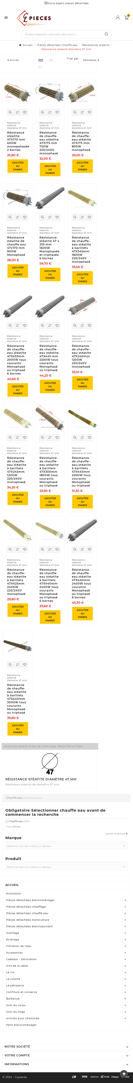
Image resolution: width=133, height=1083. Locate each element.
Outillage (12, 933)
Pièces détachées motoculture (27, 919)
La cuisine (13, 979)
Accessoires (14, 952)
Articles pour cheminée (22, 1018)
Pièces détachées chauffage (26, 906)
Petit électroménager (21, 1024)
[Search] (106, 34)
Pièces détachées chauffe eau (27, 913)
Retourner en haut (70, 746)
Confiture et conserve (21, 992)
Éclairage (12, 939)
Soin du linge (15, 1011)
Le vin (10, 972)
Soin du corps (16, 1005)
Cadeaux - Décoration (21, 959)
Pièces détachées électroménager (30, 900)
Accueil (12, 885)
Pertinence (88, 60)
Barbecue (13, 998)
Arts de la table (17, 965)
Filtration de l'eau (18, 946)
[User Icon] (120, 18)
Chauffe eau (19, 821)
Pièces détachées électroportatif (29, 926)
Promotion (13, 893)
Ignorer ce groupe (116, 834)
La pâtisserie (15, 985)
